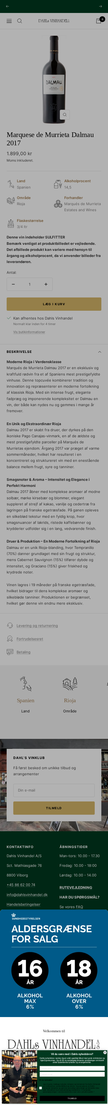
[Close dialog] (104, 1052)
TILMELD (71, 1098)
